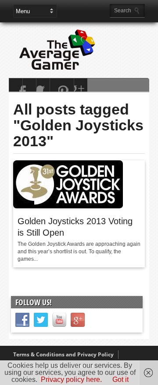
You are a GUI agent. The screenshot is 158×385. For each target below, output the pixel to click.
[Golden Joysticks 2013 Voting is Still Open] (68, 206)
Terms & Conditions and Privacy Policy (63, 354)
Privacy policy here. (71, 379)
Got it (120, 379)
